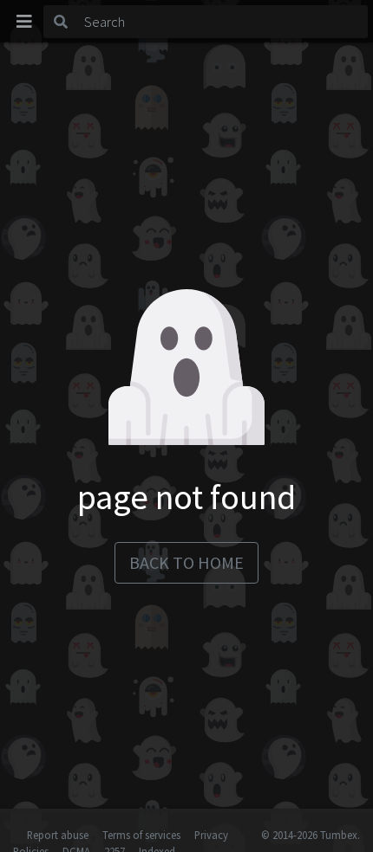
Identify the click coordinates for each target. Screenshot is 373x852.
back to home (186, 562)
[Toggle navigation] (24, 22)
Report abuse (57, 835)
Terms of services (141, 835)
